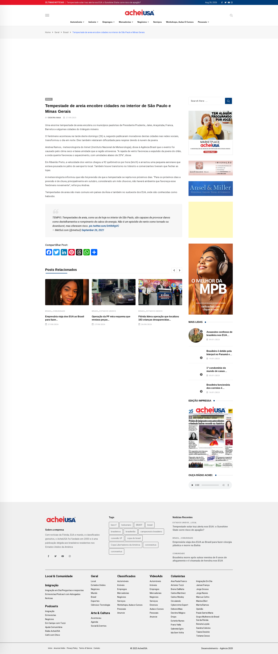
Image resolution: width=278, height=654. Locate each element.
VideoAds (156, 576)
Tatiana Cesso (203, 636)
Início (50, 648)
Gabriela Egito (177, 629)
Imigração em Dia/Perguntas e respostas (64, 590)
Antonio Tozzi (177, 585)
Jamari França (203, 585)
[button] (174, 270)
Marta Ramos (202, 605)
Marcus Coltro (202, 597)
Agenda (94, 622)
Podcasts (51, 606)
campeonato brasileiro (151, 531)
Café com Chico (52, 635)
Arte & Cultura (100, 613)
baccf (114, 525)
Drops (173, 617)
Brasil (65, 32)
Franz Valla (176, 625)
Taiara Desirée (203, 632)
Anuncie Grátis (59, 648)
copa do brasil (134, 538)
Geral (57, 32)
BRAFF (139, 525)
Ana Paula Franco (179, 581)
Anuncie (121, 613)
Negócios (142, 22)
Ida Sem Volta (177, 632)
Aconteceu (96, 618)
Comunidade (59, 311)
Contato (97, 648)
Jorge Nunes (202, 593)
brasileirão (131, 531)
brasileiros (116, 531)
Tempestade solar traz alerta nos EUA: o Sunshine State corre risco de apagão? (104, 2)
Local (194, 523)
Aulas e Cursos (157, 609)
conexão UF (116, 538)
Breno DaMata (177, 589)
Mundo (94, 593)
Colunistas (178, 576)
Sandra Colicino (203, 628)
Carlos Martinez (178, 593)
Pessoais (202, 22)
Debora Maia (54, 118)
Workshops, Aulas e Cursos (180, 22)
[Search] (231, 15)
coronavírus (116, 551)
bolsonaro (126, 525)
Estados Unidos (107, 311)
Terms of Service (85, 648)
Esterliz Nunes (177, 621)
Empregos (108, 22)
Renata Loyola (202, 624)
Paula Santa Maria (204, 613)
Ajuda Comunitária (53, 627)
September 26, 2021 (93, 230)
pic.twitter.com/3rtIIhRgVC (104, 225)
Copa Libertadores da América (125, 545)
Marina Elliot (201, 601)
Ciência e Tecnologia (100, 605)
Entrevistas (50, 615)
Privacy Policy (72, 648)
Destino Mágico (178, 613)
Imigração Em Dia (204, 581)
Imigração (51, 585)
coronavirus (150, 545)
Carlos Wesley (177, 597)
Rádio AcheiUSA (52, 631)
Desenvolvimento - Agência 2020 (217, 648)
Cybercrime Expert (179, 605)
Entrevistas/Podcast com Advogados (62, 594)
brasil (149, 525)
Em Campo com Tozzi (55, 623)
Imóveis (92, 22)
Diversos (154, 605)
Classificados (126, 576)
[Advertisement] (139, 60)
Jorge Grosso (202, 589)
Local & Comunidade (59, 576)
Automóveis (76, 22)
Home (48, 32)
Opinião (199, 609)
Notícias (49, 598)
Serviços (157, 22)
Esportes (95, 601)
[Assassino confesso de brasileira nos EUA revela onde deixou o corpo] (196, 335)
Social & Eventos (98, 626)
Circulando (176, 601)
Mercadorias (125, 22)
